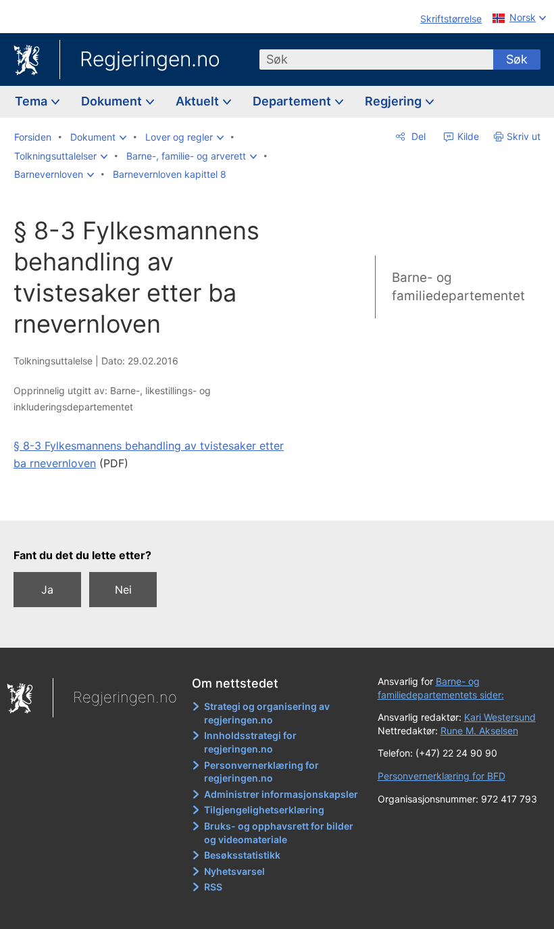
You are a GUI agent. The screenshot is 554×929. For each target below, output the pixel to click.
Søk (517, 59)
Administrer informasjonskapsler (281, 794)
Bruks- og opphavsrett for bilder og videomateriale (278, 832)
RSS (213, 886)
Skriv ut (523, 136)
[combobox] (376, 59)
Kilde (467, 136)
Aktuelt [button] (199, 101)
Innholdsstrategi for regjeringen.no (250, 742)
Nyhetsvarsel (234, 871)
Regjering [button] (394, 101)
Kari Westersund (500, 717)
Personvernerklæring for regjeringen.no (261, 771)
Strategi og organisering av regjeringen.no (267, 712)
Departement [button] (293, 101)
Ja (47, 589)
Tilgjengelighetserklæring (264, 809)
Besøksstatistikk (242, 855)
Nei (123, 589)
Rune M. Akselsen (479, 730)
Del (417, 136)
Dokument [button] (113, 101)
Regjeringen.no (150, 59)
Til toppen (162, 501)
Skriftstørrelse (451, 18)
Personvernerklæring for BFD (441, 776)
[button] (98, 137)
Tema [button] (32, 101)
